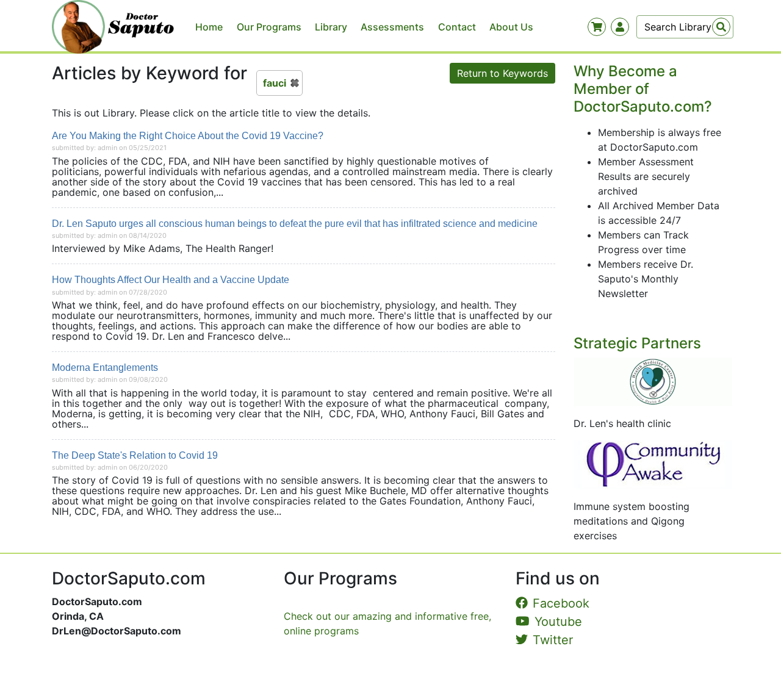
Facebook (561, 603)
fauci (274, 83)
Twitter (553, 640)
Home (209, 27)
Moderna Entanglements (105, 367)
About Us (511, 27)
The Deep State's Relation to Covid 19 (135, 455)
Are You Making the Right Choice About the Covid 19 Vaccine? (187, 136)
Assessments (392, 27)
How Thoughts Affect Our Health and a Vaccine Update (170, 280)
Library (331, 27)
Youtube (558, 621)
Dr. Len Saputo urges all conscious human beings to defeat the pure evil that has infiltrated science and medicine (295, 223)
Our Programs (269, 27)
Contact (457, 27)
